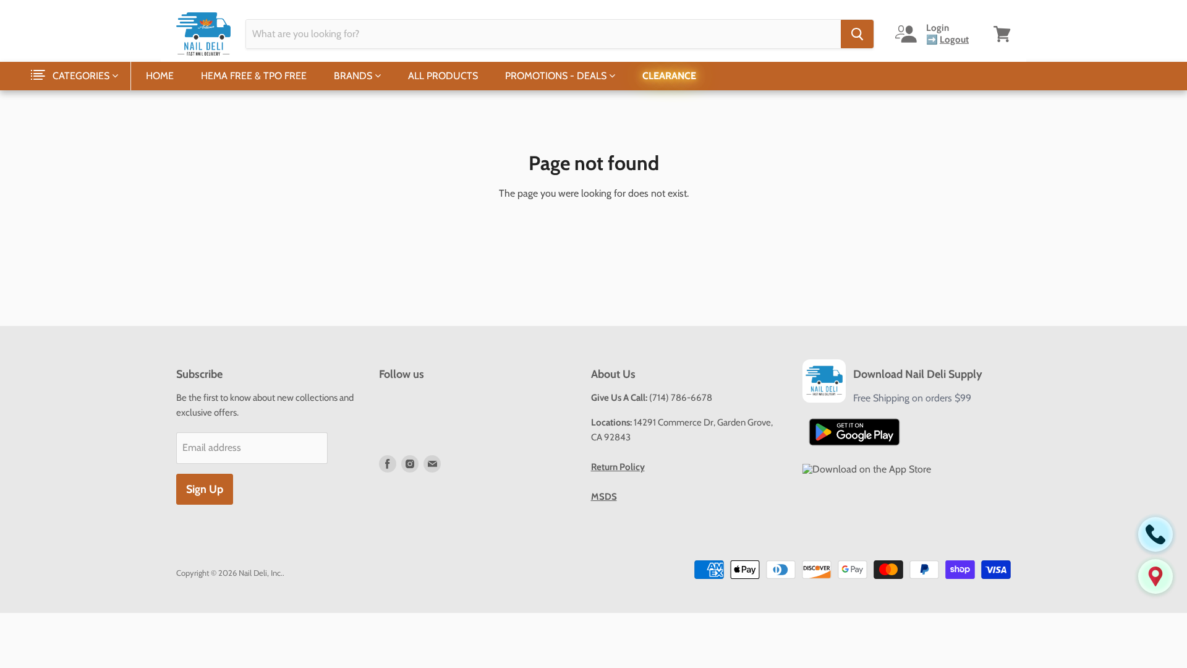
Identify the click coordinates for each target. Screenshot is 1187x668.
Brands (354, 76)
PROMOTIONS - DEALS (557, 76)
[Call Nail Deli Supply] (1155, 534)
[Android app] (854, 432)
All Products (443, 76)
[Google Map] (1155, 576)
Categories (82, 76)
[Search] (857, 34)
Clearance (669, 76)
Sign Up (204, 489)
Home (160, 76)
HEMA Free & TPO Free (254, 76)
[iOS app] (866, 469)
